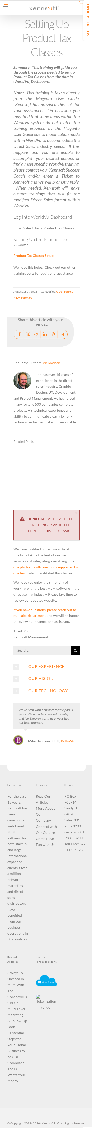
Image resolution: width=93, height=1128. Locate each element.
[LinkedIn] (45, 334)
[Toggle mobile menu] (6, 7)
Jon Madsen (51, 363)
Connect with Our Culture (46, 829)
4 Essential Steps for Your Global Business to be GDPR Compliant (16, 1048)
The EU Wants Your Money (16, 1075)
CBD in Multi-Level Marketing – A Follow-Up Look (17, 1015)
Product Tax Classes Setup (33, 255)
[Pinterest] (53, 334)
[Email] (62, 334)
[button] (22, 470)
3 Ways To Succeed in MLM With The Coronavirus (17, 985)
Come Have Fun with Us (45, 842)
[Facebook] (19, 334)
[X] (28, 334)
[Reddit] (36, 334)
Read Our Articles (43, 799)
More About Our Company (45, 814)
